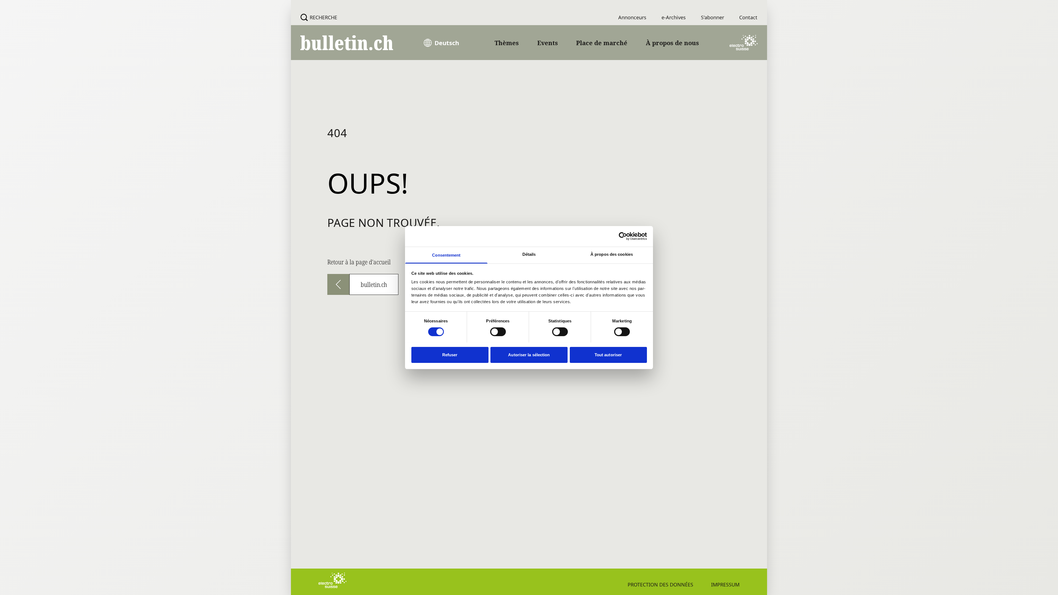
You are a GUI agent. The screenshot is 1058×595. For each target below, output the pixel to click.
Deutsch (446, 43)
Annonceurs (632, 17)
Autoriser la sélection (529, 354)
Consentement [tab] (446, 254)
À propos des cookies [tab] (611, 254)
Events (547, 43)
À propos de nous (672, 43)
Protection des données (660, 584)
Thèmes (507, 43)
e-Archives (674, 17)
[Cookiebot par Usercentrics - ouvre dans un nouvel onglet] (623, 236)
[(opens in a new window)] (744, 42)
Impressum (725, 584)
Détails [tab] (529, 254)
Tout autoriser (608, 354)
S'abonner (712, 17)
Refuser (450, 354)
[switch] (498, 331)
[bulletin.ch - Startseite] (347, 42)
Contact (748, 17)
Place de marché (601, 43)
